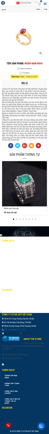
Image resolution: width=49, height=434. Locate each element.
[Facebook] (10, 145)
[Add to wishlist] (44, 163)
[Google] (24, 145)
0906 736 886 (9, 330)
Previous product (38, 9)
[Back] (4, 9)
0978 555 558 (20, 330)
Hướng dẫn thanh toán (14, 252)
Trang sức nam (31, 77)
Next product (45, 9)
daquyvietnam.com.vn (12, 333)
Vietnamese (25, 3)
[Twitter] (17, 145)
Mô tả (25, 83)
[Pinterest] (38, 145)
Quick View (44, 168)
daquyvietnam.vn (28, 333)
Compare (26, 73)
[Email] (31, 145)
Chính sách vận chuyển (14, 258)
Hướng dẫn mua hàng (13, 246)
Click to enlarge (40, 53)
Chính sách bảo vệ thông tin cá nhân (20, 263)
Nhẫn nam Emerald (11, 208)
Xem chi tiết (12, 213)
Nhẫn (22, 77)
